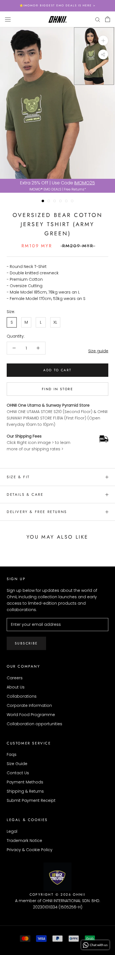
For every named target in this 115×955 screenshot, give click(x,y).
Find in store (57, 389)
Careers (15, 678)
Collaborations (22, 696)
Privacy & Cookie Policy (29, 850)
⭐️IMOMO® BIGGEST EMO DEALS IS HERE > (57, 5)
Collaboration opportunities (34, 724)
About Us (16, 687)
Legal (12, 831)
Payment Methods (25, 782)
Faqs (11, 754)
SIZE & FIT (18, 477)
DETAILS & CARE (25, 494)
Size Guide (17, 763)
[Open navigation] (8, 19)
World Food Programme (31, 714)
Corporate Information (29, 705)
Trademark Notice (24, 840)
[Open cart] (107, 19)
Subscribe (26, 643)
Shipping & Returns (25, 791)
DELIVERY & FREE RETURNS (37, 511)
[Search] (97, 19)
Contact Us (18, 773)
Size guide (98, 351)
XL (55, 322)
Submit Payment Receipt (31, 800)
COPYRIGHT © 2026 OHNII (58, 894)
